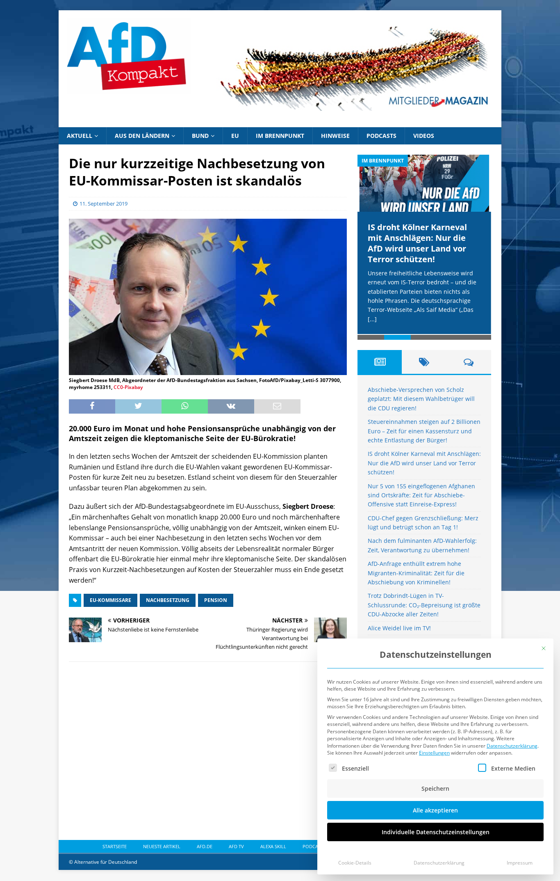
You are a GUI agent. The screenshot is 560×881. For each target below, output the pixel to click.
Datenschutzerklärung (512, 745)
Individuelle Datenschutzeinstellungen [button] (435, 832)
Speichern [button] (435, 788)
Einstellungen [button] (434, 752)
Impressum (520, 862)
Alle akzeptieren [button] (435, 810)
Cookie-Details (354, 862)
